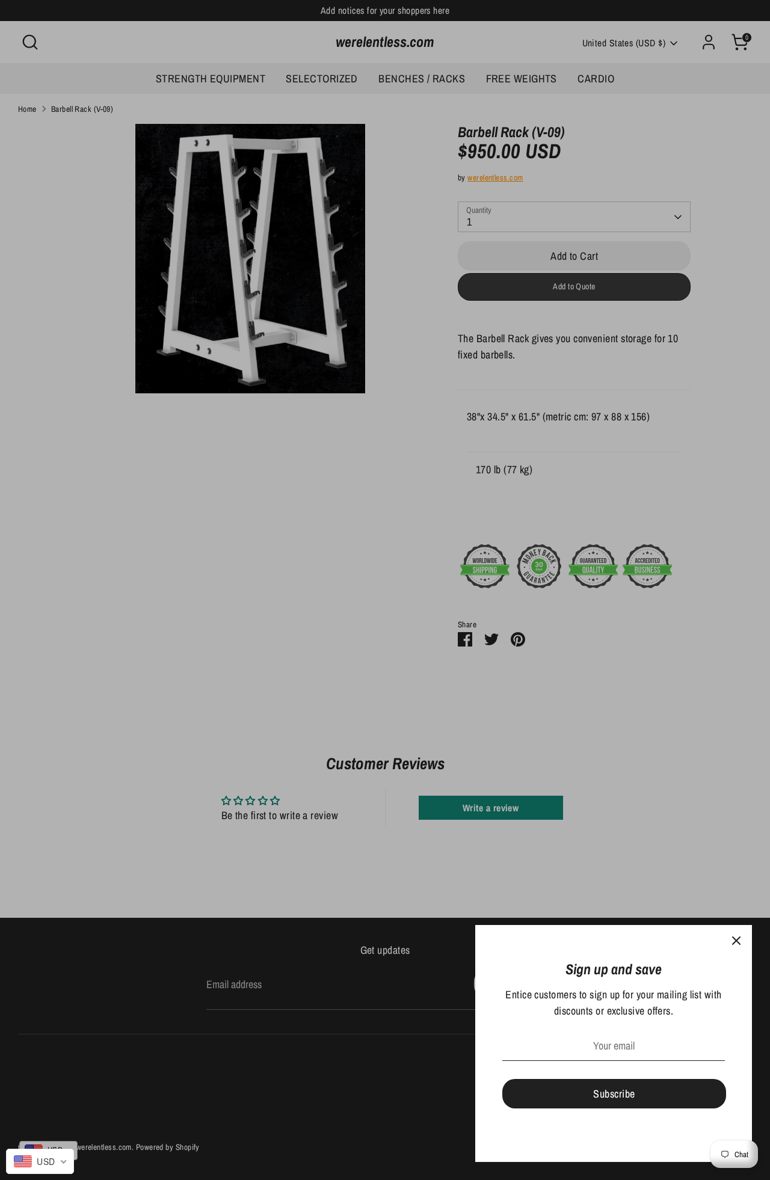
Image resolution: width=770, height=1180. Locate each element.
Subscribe (614, 1093)
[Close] (736, 940)
